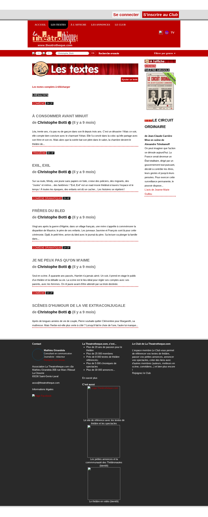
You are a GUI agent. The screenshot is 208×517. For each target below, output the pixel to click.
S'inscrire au (160, 14)
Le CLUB (120, 24)
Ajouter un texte (129, 79)
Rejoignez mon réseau (54, 360)
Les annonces (100, 24)
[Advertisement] (38, 5)
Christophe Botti (52, 123)
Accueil (40, 24)
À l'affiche (78, 24)
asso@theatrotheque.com (46, 382)
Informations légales (42, 389)
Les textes (58, 24)
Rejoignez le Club (141, 373)
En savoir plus (89, 378)
